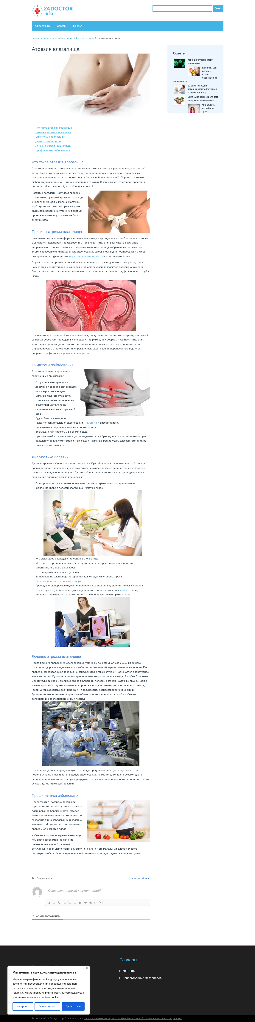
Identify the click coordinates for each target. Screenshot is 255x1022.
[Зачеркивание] (64, 903)
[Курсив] (54, 903)
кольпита (91, 422)
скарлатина (66, 353)
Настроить (22, 1006)
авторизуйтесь (140, 878)
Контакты (128, 970)
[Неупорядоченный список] (75, 903)
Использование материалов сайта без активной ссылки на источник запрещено (133, 1018)
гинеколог (84, 463)
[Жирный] (49, 903)
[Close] (87, 968)
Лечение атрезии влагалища (53, 145)
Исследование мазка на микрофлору (58, 581)
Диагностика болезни (48, 141)
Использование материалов (142, 978)
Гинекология (83, 37)
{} (95, 902)
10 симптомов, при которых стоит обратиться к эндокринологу (202, 89)
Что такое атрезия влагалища (53, 127)
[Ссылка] (90, 903)
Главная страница (43, 37)
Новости (78, 25)
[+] (101, 902)
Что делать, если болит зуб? (208, 108)
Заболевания (65, 37)
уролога (124, 589)
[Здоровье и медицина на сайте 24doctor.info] (52, 10)
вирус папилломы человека (86, 256)
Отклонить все (47, 1006)
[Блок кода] (85, 903)
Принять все (73, 1006)
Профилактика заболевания (52, 150)
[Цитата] (80, 903)
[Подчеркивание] (59, 903)
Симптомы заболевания (50, 136)
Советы (61, 25)
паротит (84, 353)
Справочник (42, 25)
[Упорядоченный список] (69, 903)
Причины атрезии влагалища (53, 132)
